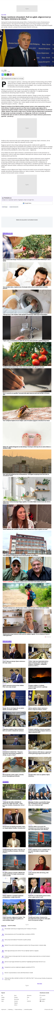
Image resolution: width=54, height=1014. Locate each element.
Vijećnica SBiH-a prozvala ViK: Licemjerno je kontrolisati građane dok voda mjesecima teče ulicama (38, 828)
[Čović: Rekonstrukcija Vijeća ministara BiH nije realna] (14, 651)
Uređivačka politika (28, 1009)
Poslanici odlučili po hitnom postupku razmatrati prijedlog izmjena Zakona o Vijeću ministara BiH (39, 731)
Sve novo (39, 983)
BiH (29, 659)
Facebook (43, 995)
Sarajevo (16, 1001)
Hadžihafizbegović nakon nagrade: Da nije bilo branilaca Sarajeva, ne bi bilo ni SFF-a (14, 851)
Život (28, 997)
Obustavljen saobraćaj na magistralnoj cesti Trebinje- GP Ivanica (20, 928)
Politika (3, 14)
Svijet (2, 1001)
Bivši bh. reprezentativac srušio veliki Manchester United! (19, 972)
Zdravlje (16, 997)
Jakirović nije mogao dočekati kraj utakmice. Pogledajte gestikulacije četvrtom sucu (25, 961)
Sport (15, 995)
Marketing (10, 1009)
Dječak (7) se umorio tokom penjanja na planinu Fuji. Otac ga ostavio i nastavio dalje (25, 945)
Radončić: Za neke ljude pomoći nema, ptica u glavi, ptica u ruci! (39, 896)
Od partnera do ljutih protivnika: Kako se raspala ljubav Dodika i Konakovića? (14, 827)
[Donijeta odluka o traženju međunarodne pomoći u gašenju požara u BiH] (39, 675)
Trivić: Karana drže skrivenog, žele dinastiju (38, 873)
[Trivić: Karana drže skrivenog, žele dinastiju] (39, 862)
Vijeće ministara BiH (14, 206)
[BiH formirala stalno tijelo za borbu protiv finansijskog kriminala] (14, 764)
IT (27, 999)
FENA (5, 70)
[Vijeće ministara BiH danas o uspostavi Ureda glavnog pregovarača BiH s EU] (39, 742)
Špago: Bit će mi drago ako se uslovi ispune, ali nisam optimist (13, 708)
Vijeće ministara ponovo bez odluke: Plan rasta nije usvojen (13, 686)
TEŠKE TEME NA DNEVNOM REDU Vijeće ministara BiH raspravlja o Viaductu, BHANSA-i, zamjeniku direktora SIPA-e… (38, 663)
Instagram (43, 999)
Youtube (43, 1001)
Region (2, 999)
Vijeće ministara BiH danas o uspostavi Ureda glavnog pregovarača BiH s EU (39, 752)
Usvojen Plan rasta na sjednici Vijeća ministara (39, 775)
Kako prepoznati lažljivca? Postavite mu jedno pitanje (18, 939)
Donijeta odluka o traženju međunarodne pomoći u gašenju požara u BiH (37, 687)
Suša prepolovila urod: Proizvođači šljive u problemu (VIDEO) (20, 934)
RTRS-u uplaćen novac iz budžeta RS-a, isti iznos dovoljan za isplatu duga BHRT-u (39, 851)
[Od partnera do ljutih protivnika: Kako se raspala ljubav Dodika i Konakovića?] (14, 816)
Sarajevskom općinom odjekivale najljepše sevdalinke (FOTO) (20, 967)
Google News (28, 203)
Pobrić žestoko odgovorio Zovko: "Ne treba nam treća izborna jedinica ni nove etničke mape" (14, 919)
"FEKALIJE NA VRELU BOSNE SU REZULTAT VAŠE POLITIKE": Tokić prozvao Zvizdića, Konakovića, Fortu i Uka (14, 804)
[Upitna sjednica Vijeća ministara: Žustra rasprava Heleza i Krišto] (39, 698)
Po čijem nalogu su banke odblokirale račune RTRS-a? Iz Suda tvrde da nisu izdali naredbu (14, 874)
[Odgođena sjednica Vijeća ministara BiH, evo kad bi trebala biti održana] (14, 719)
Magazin (16, 1003)
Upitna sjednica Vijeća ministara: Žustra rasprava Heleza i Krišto (38, 708)
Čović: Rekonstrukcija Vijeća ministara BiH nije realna (14, 662)
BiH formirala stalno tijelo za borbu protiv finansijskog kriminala (13, 775)
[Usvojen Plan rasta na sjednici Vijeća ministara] (39, 764)
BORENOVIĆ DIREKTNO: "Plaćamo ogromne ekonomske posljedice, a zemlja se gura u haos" (13, 753)
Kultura (15, 1005)
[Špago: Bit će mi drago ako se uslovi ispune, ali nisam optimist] (14, 698)
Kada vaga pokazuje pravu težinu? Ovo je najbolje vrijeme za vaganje (21, 950)
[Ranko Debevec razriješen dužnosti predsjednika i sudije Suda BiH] (14, 885)
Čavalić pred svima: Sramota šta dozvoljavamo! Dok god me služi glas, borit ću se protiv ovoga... (39, 919)
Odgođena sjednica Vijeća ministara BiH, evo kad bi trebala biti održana (13, 730)
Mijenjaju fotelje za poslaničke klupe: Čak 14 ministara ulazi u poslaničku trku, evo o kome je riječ (39, 803)
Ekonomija (16, 999)
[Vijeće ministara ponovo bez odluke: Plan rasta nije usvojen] (14, 675)
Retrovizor (29, 995)
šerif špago (5, 206)
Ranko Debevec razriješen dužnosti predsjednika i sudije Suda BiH (13, 896)
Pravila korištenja (18, 1009)
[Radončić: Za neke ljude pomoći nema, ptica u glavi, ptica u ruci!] (39, 885)
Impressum (3, 1009)
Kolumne (29, 1001)
